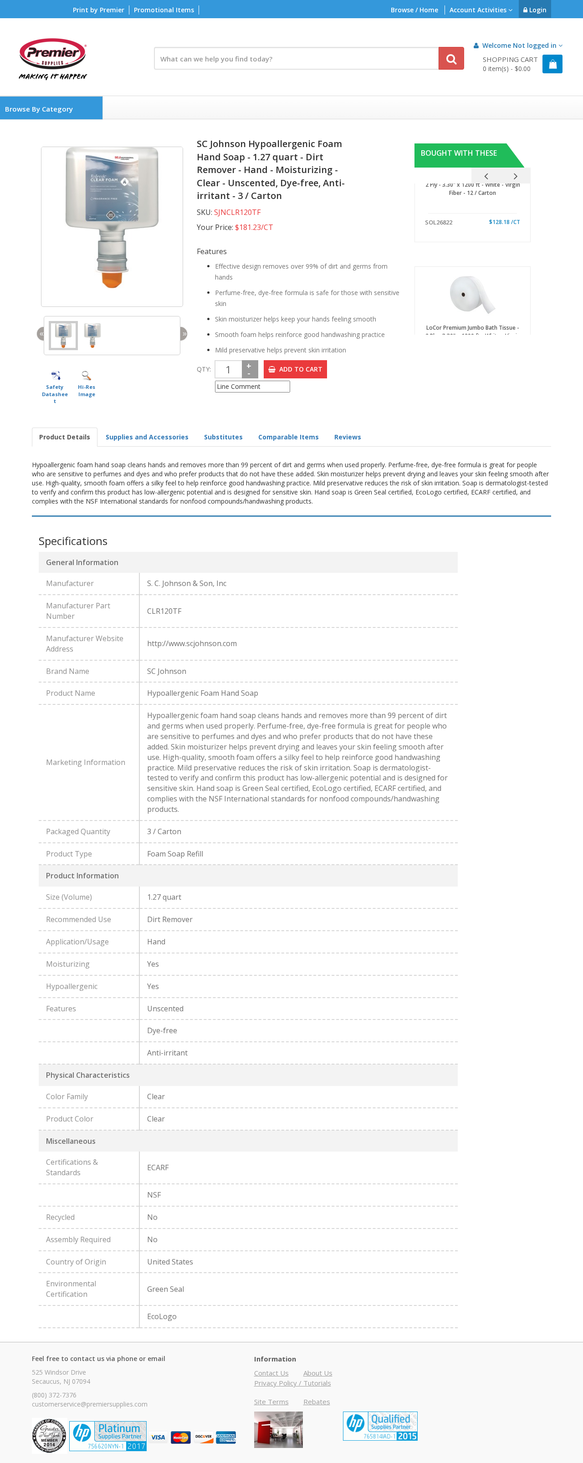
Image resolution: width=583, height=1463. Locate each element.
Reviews (347, 437)
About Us (317, 1372)
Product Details (64, 437)
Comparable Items (288, 437)
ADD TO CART (299, 369)
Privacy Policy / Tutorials (292, 1382)
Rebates (316, 1401)
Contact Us (271, 1372)
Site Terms (271, 1401)
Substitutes (223, 437)
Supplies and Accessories (147, 437)
